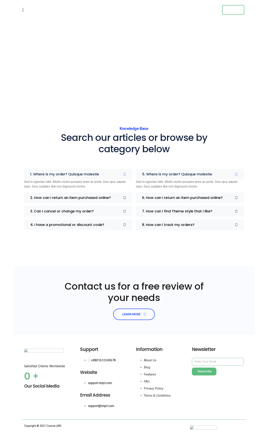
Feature (171, 10)
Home (156, 10)
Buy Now (233, 9)
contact (203, 10)
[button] (78, 174)
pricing (187, 10)
